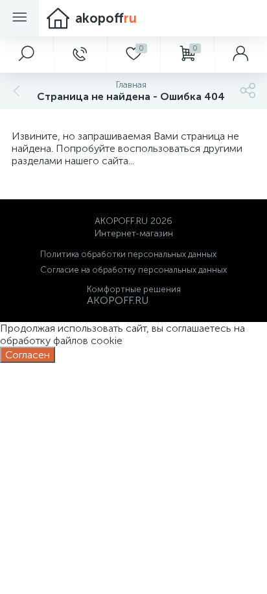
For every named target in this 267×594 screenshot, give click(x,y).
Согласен (27, 355)
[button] (26, 54)
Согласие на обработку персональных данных (133, 270)
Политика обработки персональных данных (128, 254)
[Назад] (15, 91)
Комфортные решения (134, 289)
